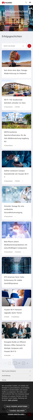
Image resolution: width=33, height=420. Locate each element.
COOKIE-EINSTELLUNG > (16, 414)
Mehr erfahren (13, 400)
